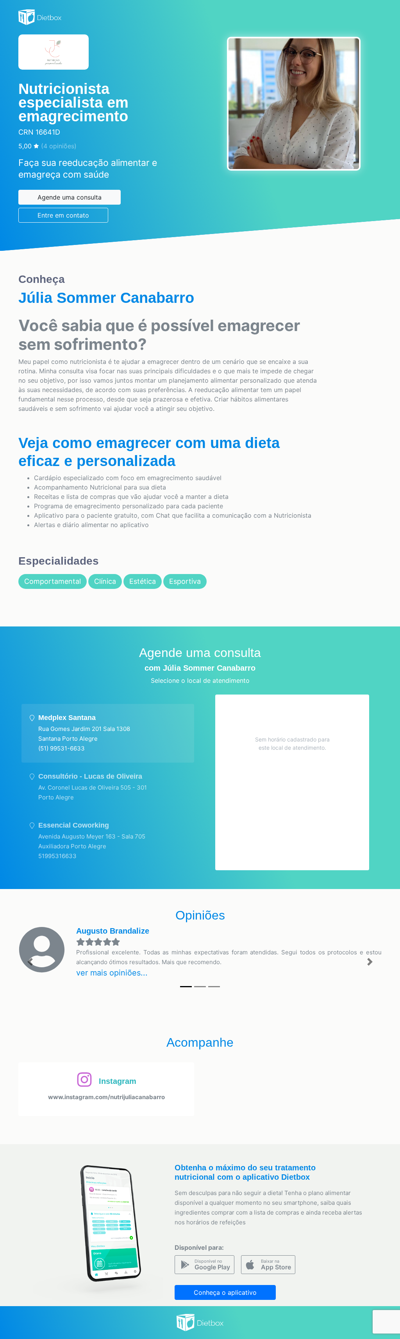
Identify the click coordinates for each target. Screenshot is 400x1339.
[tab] (107, 733)
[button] (30, 961)
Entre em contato (63, 215)
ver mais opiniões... (112, 972)
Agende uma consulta (70, 197)
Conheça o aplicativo (225, 1292)
